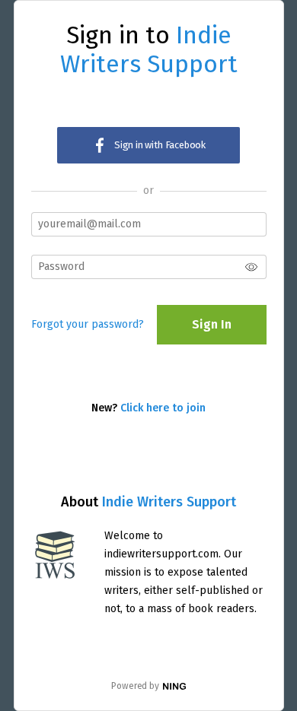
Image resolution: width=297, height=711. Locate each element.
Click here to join (163, 408)
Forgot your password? (87, 324)
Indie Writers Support (169, 502)
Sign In (212, 324)
